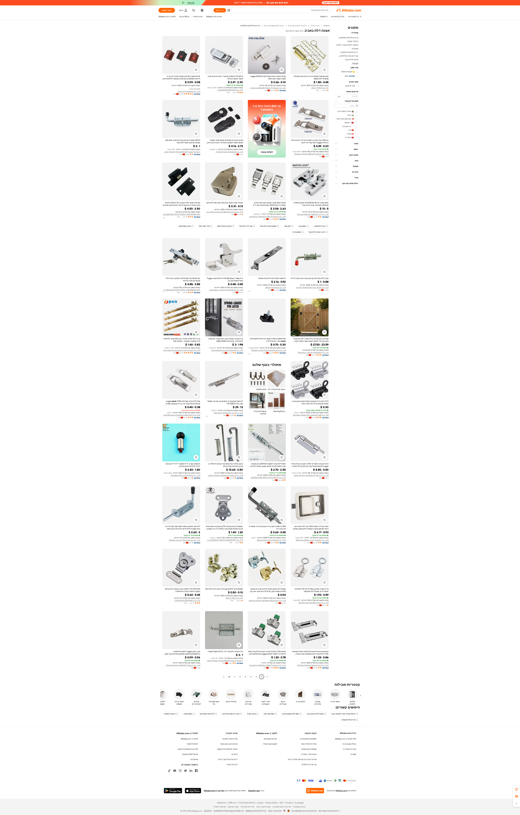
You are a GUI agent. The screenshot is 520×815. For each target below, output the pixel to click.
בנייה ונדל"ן (315, 26)
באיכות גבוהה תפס (224, 226)
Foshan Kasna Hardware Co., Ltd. (229, 152)
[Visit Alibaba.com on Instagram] (180, 770)
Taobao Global (271, 803)
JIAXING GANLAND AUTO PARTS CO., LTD (268, 477)
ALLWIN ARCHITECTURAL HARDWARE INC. (181, 214)
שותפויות (194, 759)
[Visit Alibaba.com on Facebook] (196, 770)
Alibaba (327, 26)
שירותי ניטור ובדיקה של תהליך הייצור (302, 759)
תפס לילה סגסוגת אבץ (290, 714)
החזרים (235, 754)
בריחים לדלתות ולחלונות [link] (250, 26)
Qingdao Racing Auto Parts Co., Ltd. (185, 475)
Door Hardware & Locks (274, 26)
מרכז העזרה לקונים (230, 739)
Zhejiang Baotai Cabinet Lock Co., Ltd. (313, 214)
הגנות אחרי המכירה (309, 754)
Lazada (260, 803)
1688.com (232, 803)
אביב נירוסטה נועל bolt (230, 714)
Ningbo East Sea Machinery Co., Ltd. (313, 603)
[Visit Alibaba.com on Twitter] (185, 770)
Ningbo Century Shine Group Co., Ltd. (184, 540)
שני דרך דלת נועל (245, 226)
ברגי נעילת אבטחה (348, 720)
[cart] (193, 11)
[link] (516, 789)
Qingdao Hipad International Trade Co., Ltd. (311, 415)
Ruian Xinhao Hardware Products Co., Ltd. (311, 475)
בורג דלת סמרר (319, 226)
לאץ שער (287, 226)
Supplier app (254, 791)
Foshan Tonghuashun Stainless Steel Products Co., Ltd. (267, 216)
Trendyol (288, 803)
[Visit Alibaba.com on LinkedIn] (191, 770)
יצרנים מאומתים (270, 739)
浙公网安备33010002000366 (304, 811)
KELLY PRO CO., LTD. (320, 88)
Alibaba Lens (341, 791)
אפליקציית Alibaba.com (214, 791)
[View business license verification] (284, 811)
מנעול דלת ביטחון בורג (315, 714)
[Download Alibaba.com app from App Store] (193, 790)
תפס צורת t (296, 232)
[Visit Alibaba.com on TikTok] (169, 770)
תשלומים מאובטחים (308, 739)
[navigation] (346, 351)
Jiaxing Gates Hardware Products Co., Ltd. (225, 475)
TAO (281, 803)
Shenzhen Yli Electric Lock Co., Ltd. (228, 413)
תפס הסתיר (187, 714)
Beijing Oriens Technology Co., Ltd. (271, 540)
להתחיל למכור (192, 744)
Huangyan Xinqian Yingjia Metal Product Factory (181, 152)
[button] (228, 10)
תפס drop (302, 226)
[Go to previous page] (267, 676)
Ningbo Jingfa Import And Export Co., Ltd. (268, 350)
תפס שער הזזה (269, 714)
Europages (299, 803)
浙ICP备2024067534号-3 (329, 811)
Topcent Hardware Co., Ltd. (188, 91)
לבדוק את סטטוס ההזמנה (188, 749)
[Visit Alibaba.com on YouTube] (174, 770)
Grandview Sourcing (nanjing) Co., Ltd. (227, 350)
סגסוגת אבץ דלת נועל (268, 226)
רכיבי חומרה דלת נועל (317, 232)
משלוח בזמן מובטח (309, 749)
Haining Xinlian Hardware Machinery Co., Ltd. (267, 600)
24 (229, 677)
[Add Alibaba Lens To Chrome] (315, 790)
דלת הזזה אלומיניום (207, 714)
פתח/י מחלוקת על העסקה (227, 749)
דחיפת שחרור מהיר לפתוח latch (343, 714)
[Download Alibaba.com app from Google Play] (173, 790)
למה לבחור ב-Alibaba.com (345, 739)
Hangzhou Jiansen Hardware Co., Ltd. (313, 352)
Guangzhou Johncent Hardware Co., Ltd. (226, 290)
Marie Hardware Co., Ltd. (275, 287)
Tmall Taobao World (247, 803)
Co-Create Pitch (349, 744)
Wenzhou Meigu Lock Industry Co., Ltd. (312, 540)
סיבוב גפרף (251, 714)
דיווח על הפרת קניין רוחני (228, 759)
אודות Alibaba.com (348, 733)
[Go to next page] (223, 676)
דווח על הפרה (232, 764)
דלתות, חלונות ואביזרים (297, 26)
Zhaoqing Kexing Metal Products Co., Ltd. (311, 154)
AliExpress (221, 803)
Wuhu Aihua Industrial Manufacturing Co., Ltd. (224, 212)
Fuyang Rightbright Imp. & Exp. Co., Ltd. (312, 287)
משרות (353, 754)
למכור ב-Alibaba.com (189, 739)
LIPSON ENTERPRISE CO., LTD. (230, 90)
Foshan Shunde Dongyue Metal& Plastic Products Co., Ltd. (267, 88)
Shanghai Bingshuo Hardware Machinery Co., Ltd (181, 415)
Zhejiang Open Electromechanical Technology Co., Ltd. (181, 350)
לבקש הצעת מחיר (270, 744)
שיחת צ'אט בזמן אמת (229, 744)
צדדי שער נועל (204, 226)
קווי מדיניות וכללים (309, 764)
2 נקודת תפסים (170, 714)
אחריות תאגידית (349, 749)
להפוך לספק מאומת (190, 754)
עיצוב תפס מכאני (184, 226)
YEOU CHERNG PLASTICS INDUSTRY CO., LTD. (224, 540)
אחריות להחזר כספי (309, 744)
